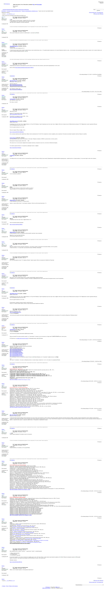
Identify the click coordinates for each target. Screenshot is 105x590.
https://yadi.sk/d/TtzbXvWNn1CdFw (16, 85)
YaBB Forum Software (46, 588)
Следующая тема (100, 12)
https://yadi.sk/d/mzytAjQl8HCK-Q (16, 89)
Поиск (10, 9)
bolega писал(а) (13, 200)
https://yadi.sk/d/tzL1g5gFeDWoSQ (16, 84)
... (6, 13)
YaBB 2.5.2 (57, 587)
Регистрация (39, 4)
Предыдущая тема (92, 12)
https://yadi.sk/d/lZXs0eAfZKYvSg (16, 561)
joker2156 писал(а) (13, 80)
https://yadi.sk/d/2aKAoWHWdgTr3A (16, 350)
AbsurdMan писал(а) (14, 46)
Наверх (3, 42)
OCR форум (48, 587)
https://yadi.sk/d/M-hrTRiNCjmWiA (16, 349)
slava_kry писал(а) (13, 414)
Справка (7, 9)
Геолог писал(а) (13, 137)
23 (8, 13)
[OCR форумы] (7, 3)
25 (10, 13)
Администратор (21, 9)
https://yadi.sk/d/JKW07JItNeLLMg (16, 117)
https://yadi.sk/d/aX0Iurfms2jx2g (15, 351)
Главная (4, 9)
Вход (34, 4)
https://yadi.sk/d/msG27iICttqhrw (15, 147)
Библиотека (26, 9)
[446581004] (12, 75)
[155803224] (12, 94)
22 (7, 13)
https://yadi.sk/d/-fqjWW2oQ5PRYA (16, 224)
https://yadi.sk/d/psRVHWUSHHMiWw (17, 131)
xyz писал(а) (12, 155)
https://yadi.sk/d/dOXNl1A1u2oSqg (16, 352)
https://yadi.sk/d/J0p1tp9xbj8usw (15, 312)
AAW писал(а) (12, 99)
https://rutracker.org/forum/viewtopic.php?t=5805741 (24, 67)
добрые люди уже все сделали (22, 338)
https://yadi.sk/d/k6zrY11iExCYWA (16, 114)
